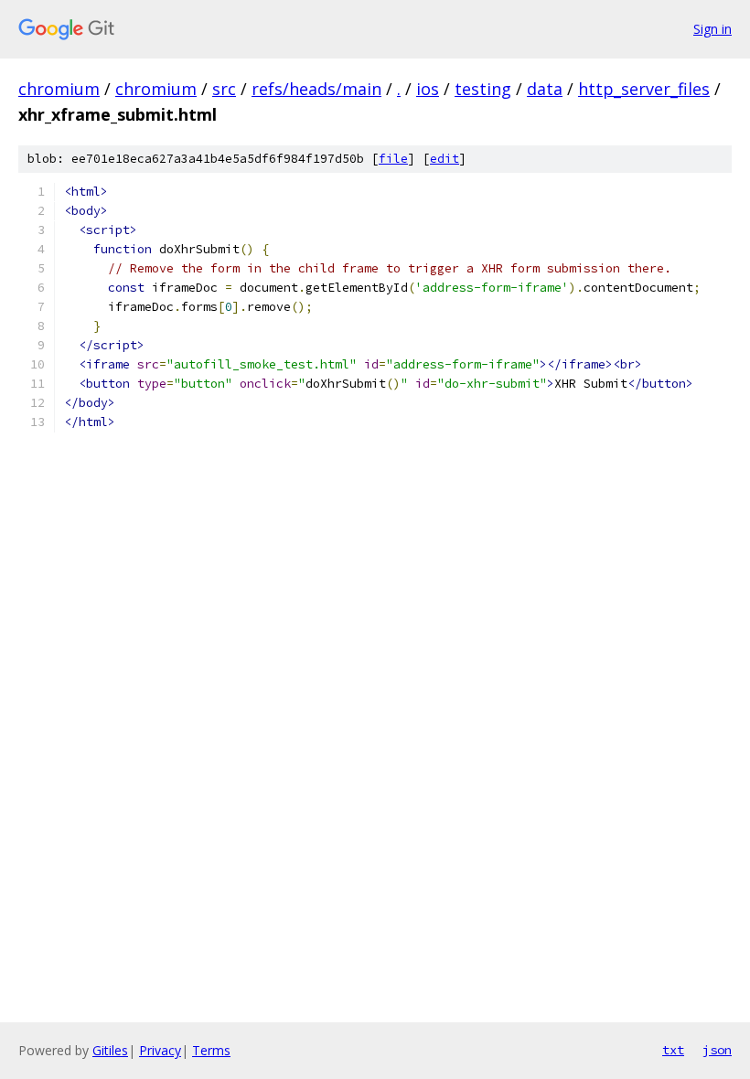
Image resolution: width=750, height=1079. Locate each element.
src (224, 89)
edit (444, 158)
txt (673, 1050)
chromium (59, 89)
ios (427, 89)
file (393, 158)
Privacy (160, 1050)
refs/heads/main (316, 89)
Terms (211, 1050)
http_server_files (644, 89)
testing (483, 89)
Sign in (712, 28)
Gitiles (110, 1050)
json (717, 1050)
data (544, 89)
